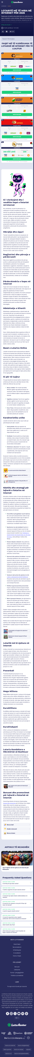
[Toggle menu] (2, 2)
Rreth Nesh (16, 954)
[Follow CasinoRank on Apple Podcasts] (26, 1023)
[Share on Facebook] (6, 31)
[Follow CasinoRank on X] (14, 1023)
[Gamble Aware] (14, 1052)
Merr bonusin (17, 70)
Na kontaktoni (16, 957)
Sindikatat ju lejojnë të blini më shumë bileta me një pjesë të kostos (18, 534)
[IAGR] (8, 1043)
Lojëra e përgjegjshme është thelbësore (17, 577)
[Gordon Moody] (17, 1047)
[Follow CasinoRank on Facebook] (7, 1023)
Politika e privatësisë (17, 985)
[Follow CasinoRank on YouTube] (18, 1023)
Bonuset (16, 976)
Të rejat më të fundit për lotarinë (16, 996)
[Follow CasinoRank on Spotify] (22, 1023)
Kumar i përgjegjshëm (16, 982)
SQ (16, 1027)
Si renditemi (16, 962)
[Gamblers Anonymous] (14, 1043)
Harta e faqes (17, 965)
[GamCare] (22, 1043)
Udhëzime (17, 979)
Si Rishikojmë (17, 960)
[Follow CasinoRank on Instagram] (11, 1023)
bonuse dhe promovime (9, 803)
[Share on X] (2, 31)
